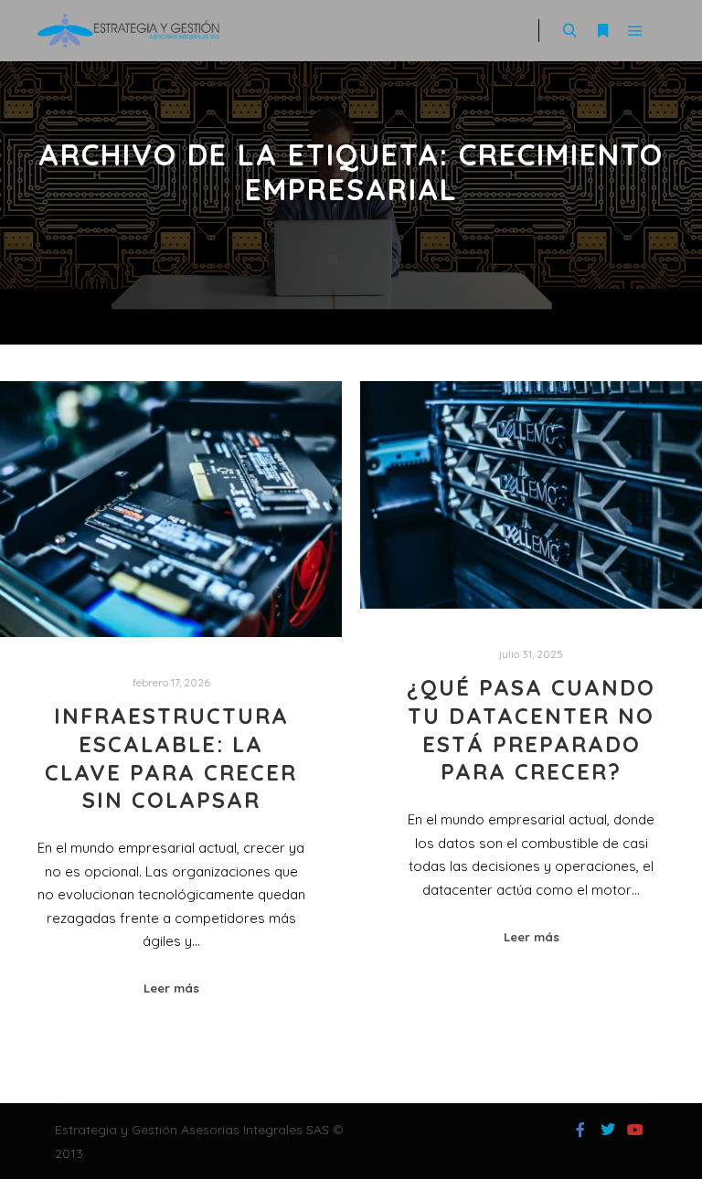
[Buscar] (569, 31)
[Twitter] (608, 1130)
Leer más (171, 988)
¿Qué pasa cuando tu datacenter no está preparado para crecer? (531, 729)
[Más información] (602, 31)
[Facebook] (580, 1130)
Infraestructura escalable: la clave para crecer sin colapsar (171, 757)
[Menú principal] (635, 31)
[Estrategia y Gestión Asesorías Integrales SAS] (128, 30)
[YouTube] (635, 1130)
